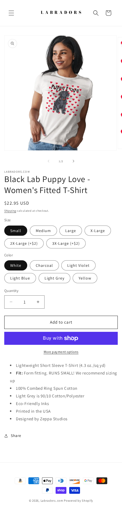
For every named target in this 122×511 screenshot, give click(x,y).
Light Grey (54, 278)
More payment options (61, 352)
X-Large (98, 230)
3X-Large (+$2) (66, 243)
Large (70, 230)
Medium (43, 230)
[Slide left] (48, 161)
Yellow (85, 278)
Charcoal (44, 265)
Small (15, 230)
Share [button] (16, 435)
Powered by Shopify (78, 501)
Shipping (10, 211)
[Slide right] (73, 161)
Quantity (11, 290)
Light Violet (78, 265)
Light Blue (20, 278)
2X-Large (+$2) (24, 243)
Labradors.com (52, 501)
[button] (11, 13)
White (15, 265)
